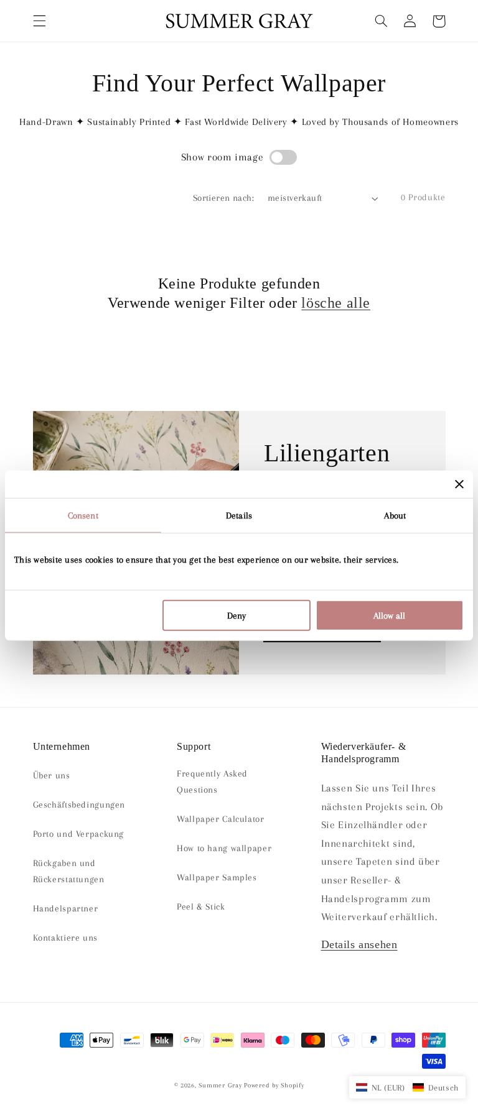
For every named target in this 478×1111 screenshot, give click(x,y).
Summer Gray (220, 1085)
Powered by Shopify (274, 1085)
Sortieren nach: (223, 198)
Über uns (51, 775)
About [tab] (395, 515)
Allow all (389, 615)
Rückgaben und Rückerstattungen (69, 871)
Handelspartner (65, 908)
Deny (236, 615)
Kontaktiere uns (65, 938)
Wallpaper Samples (217, 877)
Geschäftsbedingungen (79, 804)
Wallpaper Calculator (221, 819)
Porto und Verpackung (78, 834)
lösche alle (335, 303)
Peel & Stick (201, 906)
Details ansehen (359, 944)
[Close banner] (459, 483)
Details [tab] (239, 515)
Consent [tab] (83, 515)
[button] (39, 21)
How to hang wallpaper (224, 848)
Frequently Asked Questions (212, 781)
